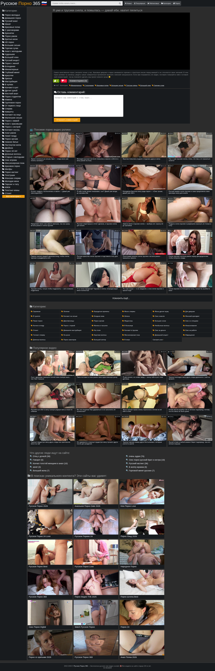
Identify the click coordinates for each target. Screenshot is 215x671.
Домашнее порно (12, 18)
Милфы (8, 169)
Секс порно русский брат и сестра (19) (147, 460)
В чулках (8, 84)
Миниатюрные (11, 69)
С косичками (89, 85)
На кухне (66, 335)
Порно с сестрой (12, 127)
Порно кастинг (11, 172)
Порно (177, 3)
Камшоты (9, 112)
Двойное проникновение (9, 148)
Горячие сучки (11, 48)
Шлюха (127, 316)
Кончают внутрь (12, 130)
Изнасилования (191, 325)
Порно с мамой (11, 121)
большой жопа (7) (41, 470)
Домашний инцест (161, 335)
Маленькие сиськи (13, 118)
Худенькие (9, 54)
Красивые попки (12, 27)
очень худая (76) (136, 456)
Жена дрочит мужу (161, 311)
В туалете (36, 316)
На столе (97, 330)
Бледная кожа (99, 316)
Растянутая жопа (12, 145)
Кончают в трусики (131, 330)
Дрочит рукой (10, 90)
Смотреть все (158, 340)
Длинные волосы (12, 154)
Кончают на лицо (12, 115)
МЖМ (7, 187)
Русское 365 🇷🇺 (24, 3)
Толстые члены (11, 190)
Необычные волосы (161, 325)
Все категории (13, 196)
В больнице (128, 325)
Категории (167, 3)
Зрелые (8, 78)
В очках (127, 340)
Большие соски (160, 321)
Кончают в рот (11, 87)
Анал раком (10, 133)
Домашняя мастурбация (72, 330)
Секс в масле (159, 316)
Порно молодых (12, 15)
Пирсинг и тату (11, 184)
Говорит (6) (38, 460)
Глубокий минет (12, 72)
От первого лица (12, 106)
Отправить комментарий (67, 120)
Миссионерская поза (14, 163)
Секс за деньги (160, 330)
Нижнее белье (11, 142)
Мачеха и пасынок (101, 325)
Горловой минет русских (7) (142, 470)
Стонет (7, 193)
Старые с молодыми (14, 157)
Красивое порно (12, 166)
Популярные (140, 3)
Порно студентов (12, 96)
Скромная (36, 311)
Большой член (11, 57)
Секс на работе (191, 330)
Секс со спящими (191, 321)
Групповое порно (12, 103)
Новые (129, 3)
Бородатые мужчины (101, 311)
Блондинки (9, 66)
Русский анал (11, 21)
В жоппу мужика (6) (138, 467)
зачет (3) (37, 467)
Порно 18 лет (10, 151)
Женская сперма (12, 178)
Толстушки (9, 175)
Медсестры (128, 321)
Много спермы (129, 311)
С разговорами (11, 30)
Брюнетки (9, 33)
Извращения (190, 335)
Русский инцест (11, 60)
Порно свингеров (69, 340)
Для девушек (190, 311)
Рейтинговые (154, 3)
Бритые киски (11, 39)
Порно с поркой (69, 325)
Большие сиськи (12, 45)
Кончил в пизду (38, 325)
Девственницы (68, 321)
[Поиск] (120, 3)
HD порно (9, 42)
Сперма (8, 109)
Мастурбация (10, 81)
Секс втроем (10, 160)
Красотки (8, 75)
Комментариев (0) (78, 81)
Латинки (66, 311)
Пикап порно (37, 321)
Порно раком (10, 36)
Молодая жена (11, 181)
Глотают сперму (39, 335)
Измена (8, 100)
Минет (7, 24)
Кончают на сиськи (70, 316)
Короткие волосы (100, 335)
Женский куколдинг (192, 316)
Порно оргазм (11, 139)
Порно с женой (11, 63)
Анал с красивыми (13, 124)
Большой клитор (100, 340)
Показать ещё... (121, 298)
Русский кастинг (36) (138, 463)
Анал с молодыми (13, 51)
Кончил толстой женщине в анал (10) (50, 463)
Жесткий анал (11, 93)
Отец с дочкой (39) (41, 456)
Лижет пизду (10, 136)
